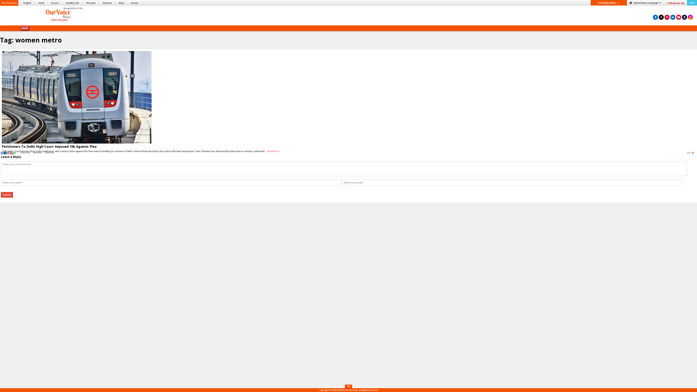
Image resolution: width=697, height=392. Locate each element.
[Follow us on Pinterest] (667, 17)
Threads (90, 3)
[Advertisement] (348, 15)
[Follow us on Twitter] (661, 17)
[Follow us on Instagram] (690, 17)
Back (25, 28)
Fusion (55, 3)
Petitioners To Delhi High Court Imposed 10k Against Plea (49, 146)
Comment (49, 152)
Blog (121, 3)
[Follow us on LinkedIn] (672, 17)
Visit (689, 152)
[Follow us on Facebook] (655, 17)
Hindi (41, 3)
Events (134, 3)
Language (646, 2)
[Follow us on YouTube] (678, 17)
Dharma (107, 3)
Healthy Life (72, 3)
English (27, 3)
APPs (692, 2)
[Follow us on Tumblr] (684, 17)
